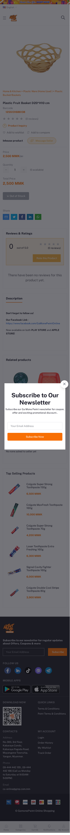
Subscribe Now (35, 436)
